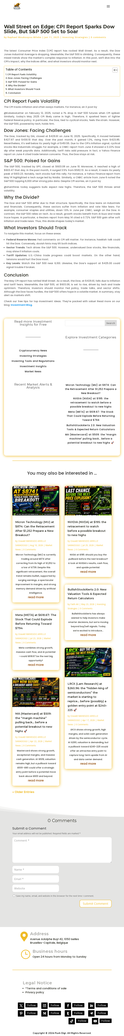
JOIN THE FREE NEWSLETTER (94, 510)
